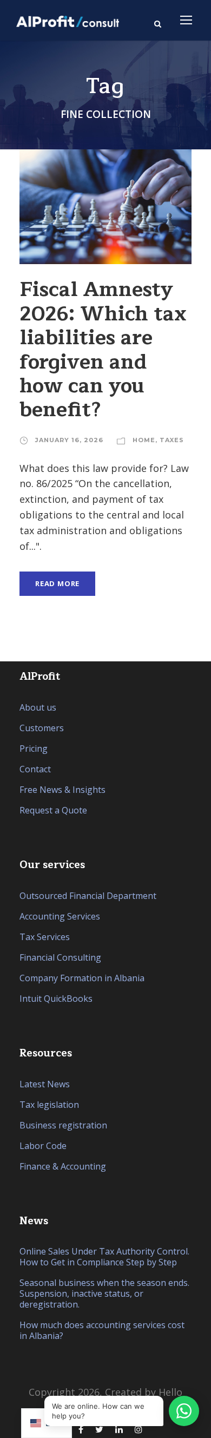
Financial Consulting (60, 957)
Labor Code (43, 1146)
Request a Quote (53, 810)
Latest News (44, 1084)
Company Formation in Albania (81, 978)
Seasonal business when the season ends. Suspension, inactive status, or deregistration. (104, 1293)
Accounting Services (59, 916)
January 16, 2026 (69, 440)
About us (37, 707)
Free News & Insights (62, 790)
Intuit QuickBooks (56, 998)
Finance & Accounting (62, 1166)
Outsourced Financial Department (87, 896)
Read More (57, 583)
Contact (35, 769)
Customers (41, 728)
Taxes (172, 440)
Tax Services (44, 937)
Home (144, 440)
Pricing (33, 748)
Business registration (63, 1125)
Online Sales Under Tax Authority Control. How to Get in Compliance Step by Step (104, 1256)
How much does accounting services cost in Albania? (101, 1330)
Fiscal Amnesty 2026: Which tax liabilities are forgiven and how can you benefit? (103, 349)
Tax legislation (49, 1105)
